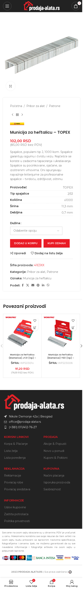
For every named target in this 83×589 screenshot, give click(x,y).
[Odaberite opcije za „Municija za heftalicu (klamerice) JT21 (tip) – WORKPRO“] (34, 327)
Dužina (15, 223)
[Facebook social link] (22, 285)
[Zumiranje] (10, 86)
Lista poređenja (15, 458)
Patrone (54, 106)
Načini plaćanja (54, 475)
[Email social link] (32, 285)
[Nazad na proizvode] (17, 114)
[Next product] (22, 114)
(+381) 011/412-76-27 (23, 427)
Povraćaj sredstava (17, 489)
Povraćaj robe (13, 482)
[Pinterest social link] (38, 285)
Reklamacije (12, 475)
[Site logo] (41, 6)
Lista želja (11, 451)
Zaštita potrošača (16, 514)
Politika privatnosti (17, 521)
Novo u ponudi (54, 451)
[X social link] (27, 285)
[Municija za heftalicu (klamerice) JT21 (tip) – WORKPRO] (22, 333)
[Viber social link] (48, 285)
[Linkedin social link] (43, 285)
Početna (16, 106)
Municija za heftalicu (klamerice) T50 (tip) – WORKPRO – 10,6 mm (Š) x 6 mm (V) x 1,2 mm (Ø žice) (60, 359)
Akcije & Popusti (55, 444)
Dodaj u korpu (25, 243)
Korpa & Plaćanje (16, 444)
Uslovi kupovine (15, 507)
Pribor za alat (35, 106)
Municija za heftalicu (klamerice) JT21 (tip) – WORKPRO (22, 357)
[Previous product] (12, 114)
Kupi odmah (57, 243)
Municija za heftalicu (37, 278)
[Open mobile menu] (7, 6)
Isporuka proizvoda (57, 482)
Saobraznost (52, 489)
